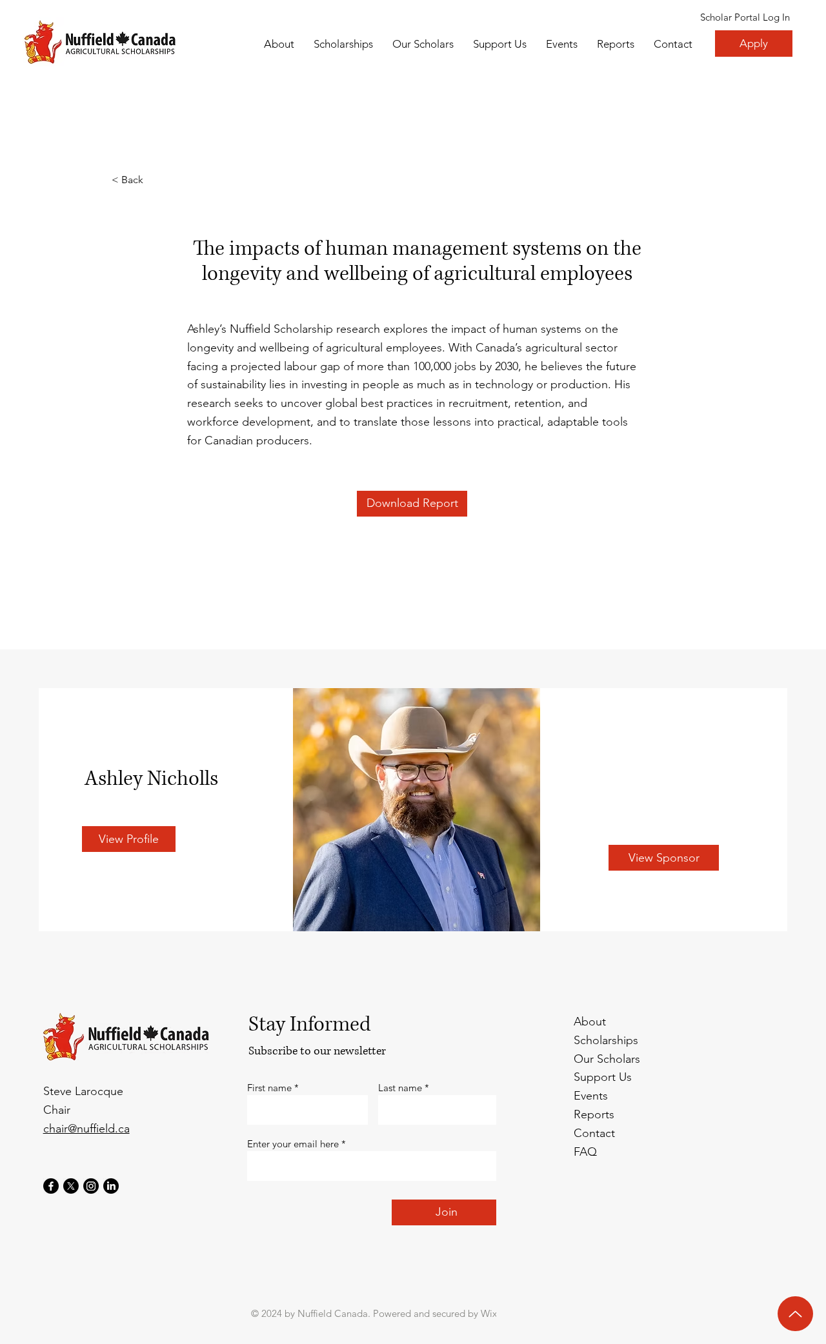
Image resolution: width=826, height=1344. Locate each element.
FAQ (585, 1152)
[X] (71, 1186)
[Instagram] (91, 1186)
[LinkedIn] (111, 1186)
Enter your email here (293, 1144)
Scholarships (606, 1040)
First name (269, 1087)
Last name (400, 1087)
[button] (423, 44)
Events (591, 1096)
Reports (594, 1114)
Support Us (603, 1077)
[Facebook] (51, 1186)
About (590, 1021)
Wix (489, 1313)
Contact (594, 1133)
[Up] (795, 1313)
